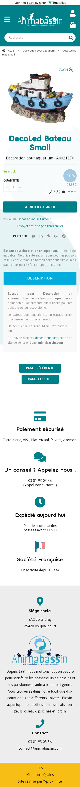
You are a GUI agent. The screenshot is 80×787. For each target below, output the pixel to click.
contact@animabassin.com (40, 748)
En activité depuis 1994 (40, 563)
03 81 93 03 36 (40, 473)
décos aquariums (46, 338)
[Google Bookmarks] (56, 236)
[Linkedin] (41, 236)
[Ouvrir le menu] (8, 19)
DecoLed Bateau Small (40, 144)
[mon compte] (73, 13)
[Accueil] (40, 19)
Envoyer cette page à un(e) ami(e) (40, 226)
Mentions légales (40, 775)
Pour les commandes (40, 518)
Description (40, 278)
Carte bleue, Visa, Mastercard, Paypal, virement (40, 432)
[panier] (73, 25)
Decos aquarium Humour (34, 219)
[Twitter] (33, 236)
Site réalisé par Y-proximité (40, 781)
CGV (40, 768)
